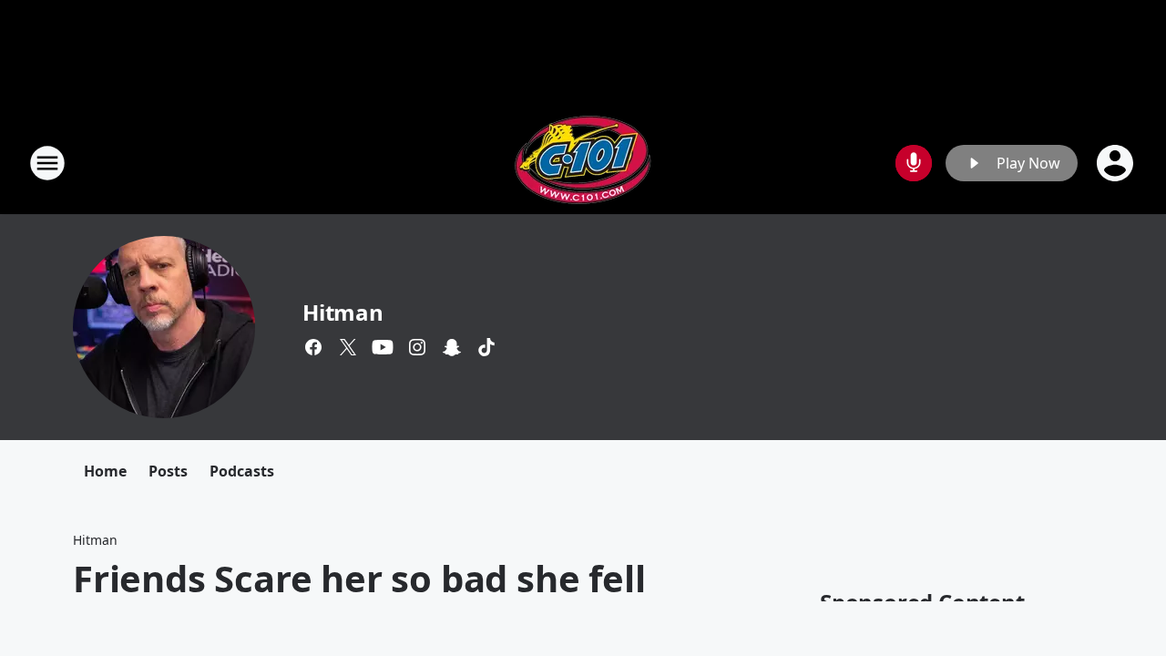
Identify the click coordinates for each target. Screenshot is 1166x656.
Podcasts (242, 471)
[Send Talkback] (913, 163)
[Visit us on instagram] (417, 347)
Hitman (343, 312)
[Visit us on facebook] (313, 347)
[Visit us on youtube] (383, 347)
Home (105, 471)
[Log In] (1117, 163)
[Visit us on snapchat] (452, 347)
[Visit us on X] (348, 347)
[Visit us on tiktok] (486, 347)
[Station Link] (583, 162)
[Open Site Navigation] (47, 163)
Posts (168, 471)
